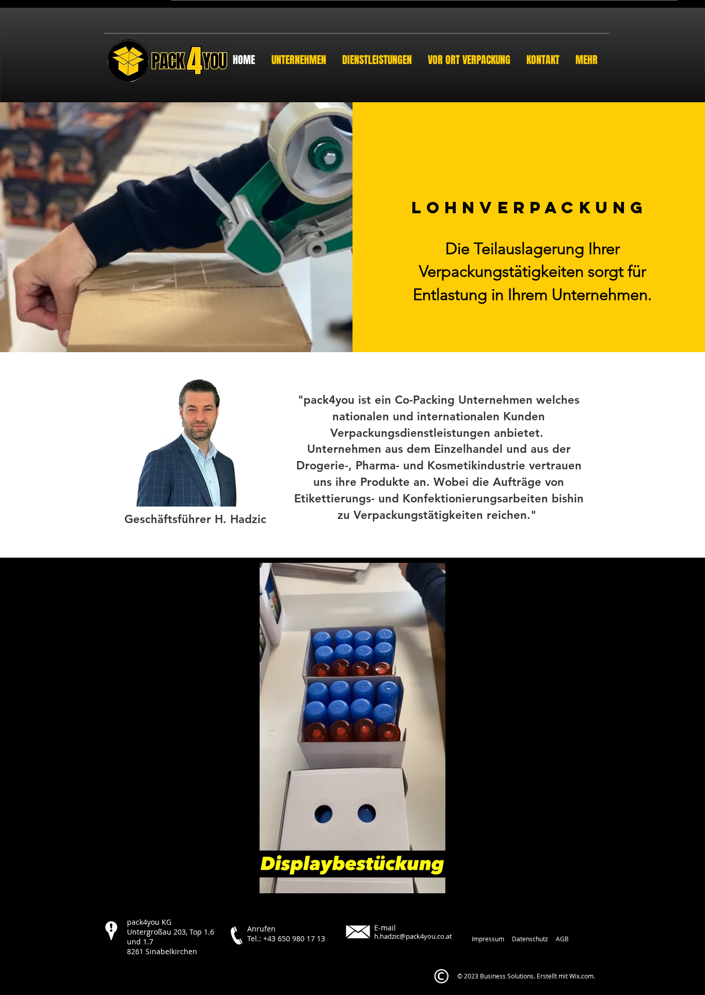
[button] (352, 882)
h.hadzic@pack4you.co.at (413, 936)
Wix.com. (582, 976)
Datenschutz (530, 939)
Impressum (488, 939)
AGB (562, 939)
